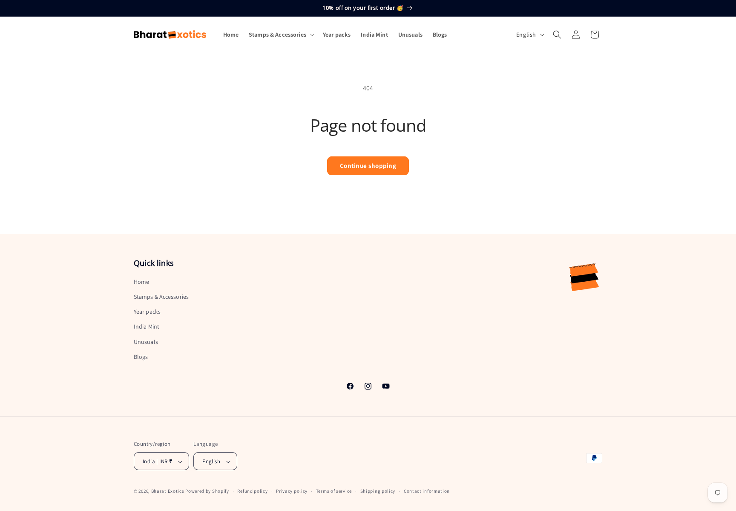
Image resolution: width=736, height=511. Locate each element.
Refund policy (252, 491)
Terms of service (334, 491)
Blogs (141, 357)
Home (141, 282)
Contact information (427, 491)
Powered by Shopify (207, 491)
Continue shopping (368, 166)
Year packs (147, 311)
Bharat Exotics (167, 491)
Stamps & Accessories (161, 296)
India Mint (146, 327)
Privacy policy (292, 491)
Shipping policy (378, 491)
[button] (281, 34)
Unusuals (146, 342)
